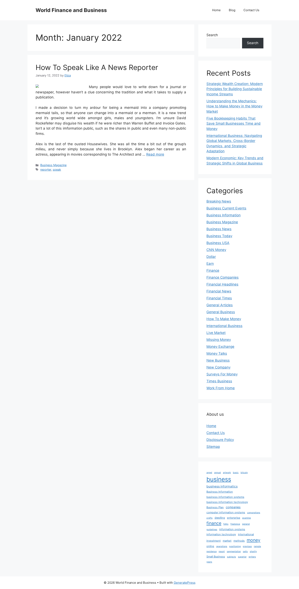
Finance (212, 270)
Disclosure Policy (220, 440)
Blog (232, 10)
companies (233, 507)
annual (217, 472)
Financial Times (219, 298)
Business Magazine (53, 165)
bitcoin (244, 472)
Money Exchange (220, 347)
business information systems (225, 496)
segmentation (234, 551)
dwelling (220, 517)
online (210, 546)
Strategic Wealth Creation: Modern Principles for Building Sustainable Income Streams (234, 89)
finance (213, 523)
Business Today (219, 236)
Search (212, 35)
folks (225, 524)
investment (213, 540)
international (246, 534)
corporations (253, 512)
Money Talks (216, 353)
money (253, 540)
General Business (220, 312)
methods (239, 540)
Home (216, 10)
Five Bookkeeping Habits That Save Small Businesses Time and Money (233, 123)
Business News (218, 229)
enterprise (233, 517)
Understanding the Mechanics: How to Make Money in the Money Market (234, 106)
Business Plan (215, 507)
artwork (227, 472)
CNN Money (216, 250)
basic (236, 472)
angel (209, 472)
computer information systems (225, 512)
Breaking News (218, 201)
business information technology (227, 502)
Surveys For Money (222, 374)
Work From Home (220, 388)
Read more (155, 154)
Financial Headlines (222, 284)
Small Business (215, 556)
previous (247, 546)
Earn (210, 264)
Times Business (219, 381)
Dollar (211, 257)
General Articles (219, 305)
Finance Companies (222, 277)
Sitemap (213, 447)
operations (221, 546)
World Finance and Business (71, 10)
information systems (232, 529)
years (209, 562)
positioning (235, 546)
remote (257, 546)
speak (57, 169)
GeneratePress (184, 583)
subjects (231, 556)
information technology (221, 534)
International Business (224, 326)
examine (246, 518)
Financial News (218, 291)
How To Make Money (223, 319)
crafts (209, 518)
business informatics (222, 486)
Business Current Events (226, 208)
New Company (218, 367)
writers (252, 556)
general (246, 524)
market (227, 540)
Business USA (217, 243)
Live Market (216, 333)
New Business (218, 360)
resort (222, 551)
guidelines (211, 529)
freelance (235, 524)
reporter (45, 169)
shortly (253, 551)
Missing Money (218, 340)
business (218, 479)
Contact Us (251, 10)
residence (211, 551)
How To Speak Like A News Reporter (97, 67)
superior (242, 556)
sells (245, 551)
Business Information (223, 215)
